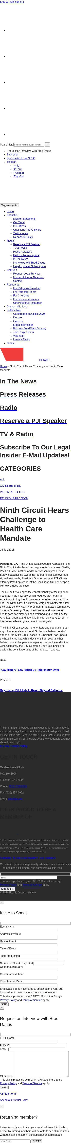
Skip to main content (12, 1)
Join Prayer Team (23, 332)
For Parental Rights (24, 291)
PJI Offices (19, 226)
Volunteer (18, 335)
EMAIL (4, 1049)
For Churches (21, 295)
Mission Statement (24, 218)
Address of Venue (10, 933)
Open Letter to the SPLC (21, 158)
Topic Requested (10, 955)
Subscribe (12, 154)
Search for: (6, 144)
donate (11, 343)
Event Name (7, 926)
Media (10, 240)
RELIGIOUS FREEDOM (14, 498)
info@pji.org (15, 798)
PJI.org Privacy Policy (13, 746)
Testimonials (20, 233)
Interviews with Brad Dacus (29, 262)
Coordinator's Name (11, 966)
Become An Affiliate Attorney (29, 328)
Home (10, 211)
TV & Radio (20, 248)
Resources (13, 284)
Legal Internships (23, 324)
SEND (4, 1004)
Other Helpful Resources (27, 302)
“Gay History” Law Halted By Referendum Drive (29, 669)
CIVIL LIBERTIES (10, 485)
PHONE (5, 1045)
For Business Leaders (26, 299)
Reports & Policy (23, 237)
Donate (17, 317)
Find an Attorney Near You (28, 277)
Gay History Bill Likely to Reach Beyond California (31, 690)
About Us (12, 215)
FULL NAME (7, 1038)
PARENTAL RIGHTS (12, 492)
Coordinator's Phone (12, 974)
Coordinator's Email (11, 981)
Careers (18, 321)
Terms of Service (32, 884)
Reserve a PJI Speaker (26, 244)
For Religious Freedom (26, 288)
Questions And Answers (27, 229)
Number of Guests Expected (16, 963)
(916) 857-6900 (18, 786)
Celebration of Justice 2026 (29, 313)
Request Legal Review (26, 273)
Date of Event (8, 941)
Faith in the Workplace (26, 255)
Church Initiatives (17, 306)
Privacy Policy (8, 884)
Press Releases (22, 251)
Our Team (19, 222)
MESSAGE (6, 1076)
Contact (17, 281)
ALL (2, 479)
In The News (20, 259)
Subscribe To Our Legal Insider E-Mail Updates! (28, 858)
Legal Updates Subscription (29, 266)
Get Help (12, 270)
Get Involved (14, 310)
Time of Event (8, 948)
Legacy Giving (21, 339)
